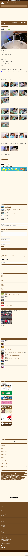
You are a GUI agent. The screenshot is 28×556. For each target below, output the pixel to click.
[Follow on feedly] (2, 547)
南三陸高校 (2, 448)
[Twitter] (4, 547)
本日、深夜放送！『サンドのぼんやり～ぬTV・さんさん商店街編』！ (13, 355)
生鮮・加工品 (2, 279)
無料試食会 (16, 474)
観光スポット (3, 460)
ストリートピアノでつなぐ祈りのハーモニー (15, 477)
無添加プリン (12, 474)
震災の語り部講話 (2, 521)
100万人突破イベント (18, 479)
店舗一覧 (1, 510)
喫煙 (17, 475)
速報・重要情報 (6, 207)
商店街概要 (2, 506)
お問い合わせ (2, 531)
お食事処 (2, 276)
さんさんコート (22, 478)
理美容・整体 (2, 285)
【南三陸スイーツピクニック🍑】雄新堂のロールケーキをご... (12, 294)
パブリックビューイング (19, 476)
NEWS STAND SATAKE (13, 479)
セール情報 (9, 477)
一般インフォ (9, 207)
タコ (6, 477)
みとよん (8, 478)
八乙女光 (2, 476)
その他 (2, 289)
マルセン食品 (14, 476)
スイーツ (21, 477)
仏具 (1, 288)
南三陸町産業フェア (20, 475)
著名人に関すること (4, 463)
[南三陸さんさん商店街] (8, 3)
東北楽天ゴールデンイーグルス (21, 474)
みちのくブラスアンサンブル (13, 478)
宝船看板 (12, 475)
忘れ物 (7, 475)
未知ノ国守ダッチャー (3, 475)
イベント (6, 478)
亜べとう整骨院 (5, 476)
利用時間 (24, 475)
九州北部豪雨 (8, 476)
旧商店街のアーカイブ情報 (5, 466)
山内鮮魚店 (9, 475)
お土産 (2, 280)
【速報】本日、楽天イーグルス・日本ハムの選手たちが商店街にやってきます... (14, 352)
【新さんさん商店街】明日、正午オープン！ (10, 349)
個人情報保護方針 (2, 532)
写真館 (2, 284)
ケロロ (23, 477)
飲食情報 (3, 457)
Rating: (2, 244)
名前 (1, 236)
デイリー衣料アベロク (3, 477)
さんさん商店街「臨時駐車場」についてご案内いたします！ (12, 305)
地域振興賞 (15, 475)
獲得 (1, 474)
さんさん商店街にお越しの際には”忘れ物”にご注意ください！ (11, 206)
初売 (26, 475)
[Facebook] (7, 547)
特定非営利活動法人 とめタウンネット (6, 474)
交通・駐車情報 (3, 454)
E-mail (2, 239)
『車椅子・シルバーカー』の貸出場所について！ (10, 213)
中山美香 (12, 476)
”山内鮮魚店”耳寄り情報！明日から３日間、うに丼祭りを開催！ (12, 358)
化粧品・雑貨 (2, 275)
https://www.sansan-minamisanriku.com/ (6, 543)
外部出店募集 (3, 445)
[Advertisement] (14, 15)
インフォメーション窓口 (3, 514)
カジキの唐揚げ (2, 478)
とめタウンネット (18, 478)
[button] (5, 84)
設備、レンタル (2, 515)
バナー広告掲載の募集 (3, 526)
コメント (2, 231)
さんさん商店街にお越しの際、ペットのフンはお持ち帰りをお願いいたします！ (13, 216)
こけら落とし (2, 479)
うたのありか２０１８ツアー (7, 479)
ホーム (1, 505)
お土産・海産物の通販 (3, 525)
